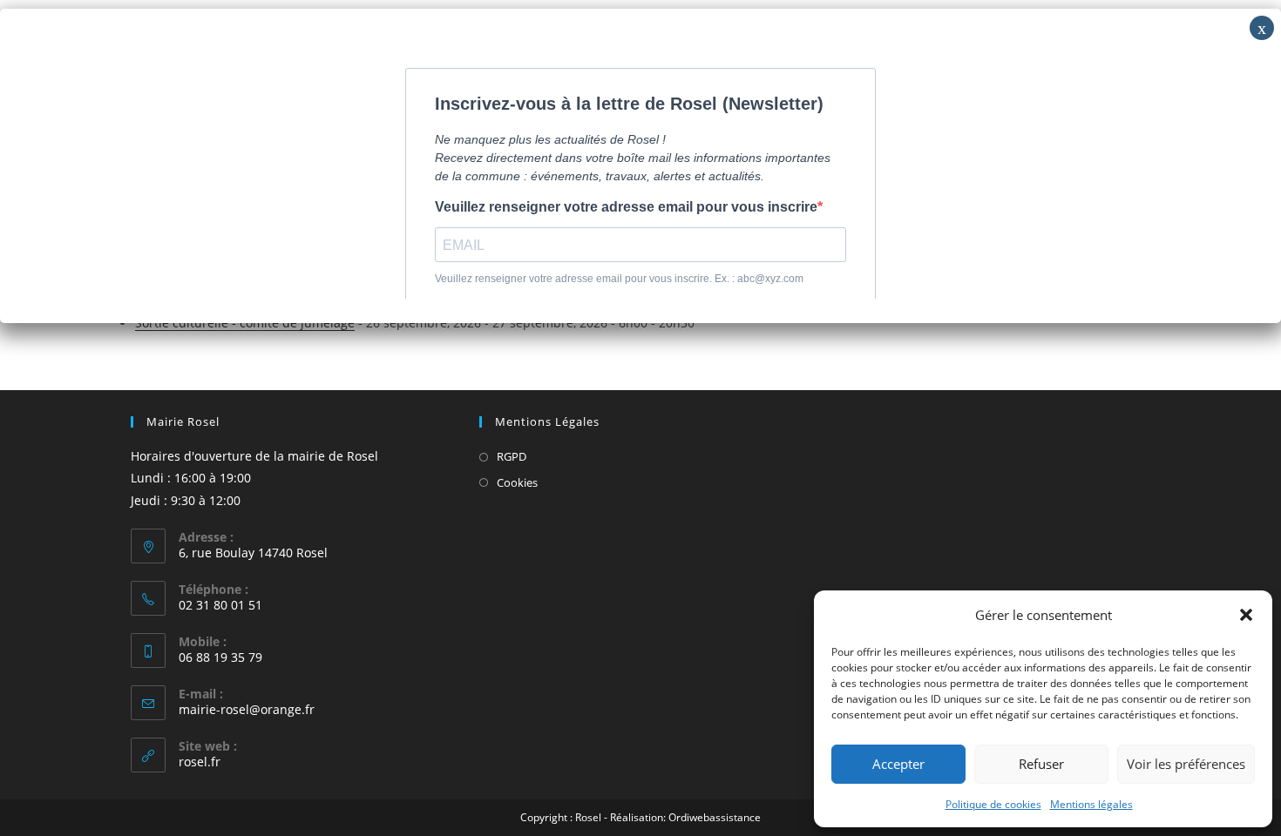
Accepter (898, 763)
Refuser (1041, 763)
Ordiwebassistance (714, 817)
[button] (1246, 615)
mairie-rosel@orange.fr (247, 709)
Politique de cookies (993, 804)
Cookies (517, 482)
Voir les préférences (1186, 763)
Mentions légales (1091, 804)
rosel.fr (199, 761)
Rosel (588, 817)
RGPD (511, 456)
